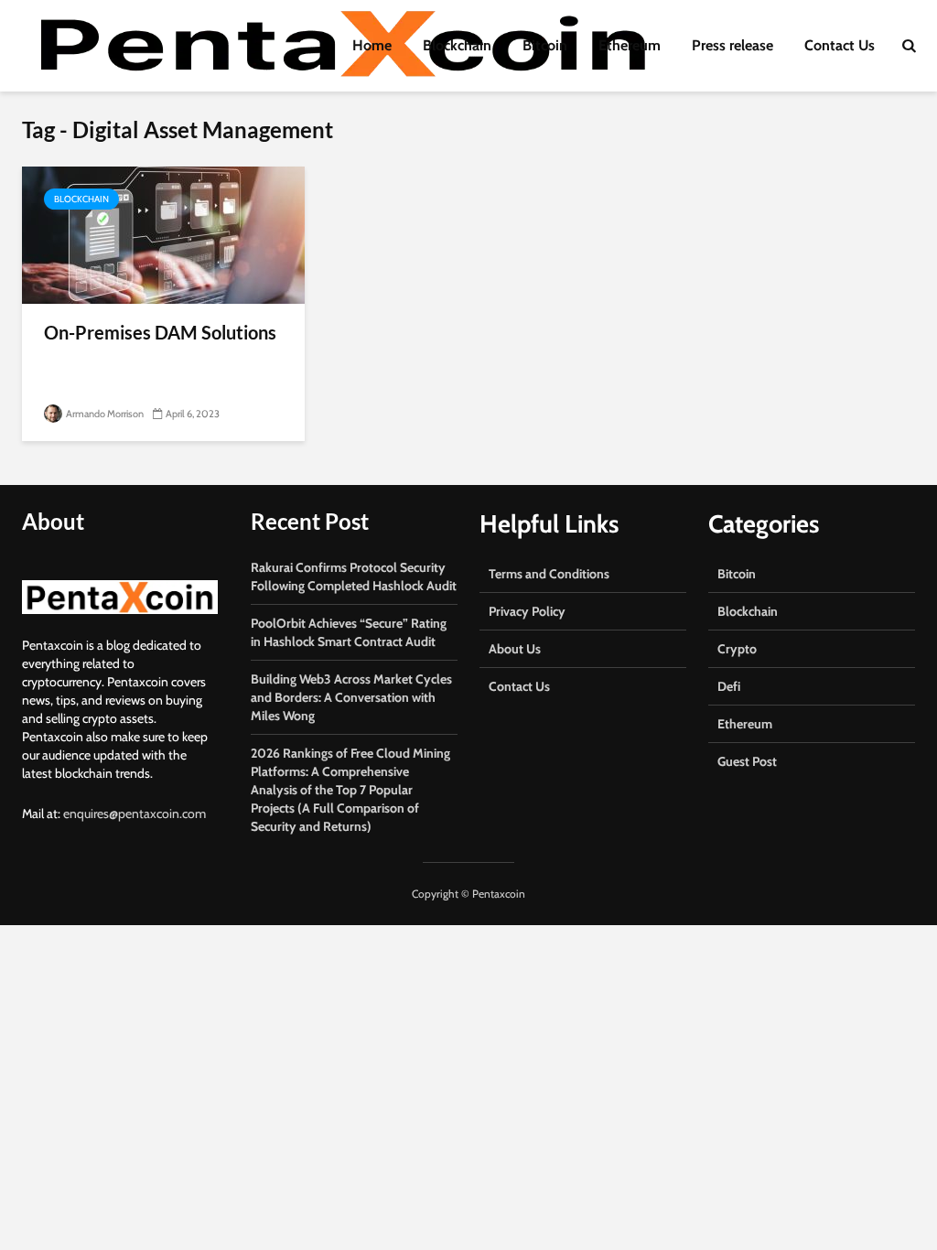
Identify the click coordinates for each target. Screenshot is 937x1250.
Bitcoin (544, 45)
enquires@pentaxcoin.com (134, 813)
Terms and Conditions (549, 574)
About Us (515, 649)
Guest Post (747, 761)
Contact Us (839, 45)
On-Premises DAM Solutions (160, 332)
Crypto (737, 649)
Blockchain (457, 45)
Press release (732, 45)
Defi (728, 686)
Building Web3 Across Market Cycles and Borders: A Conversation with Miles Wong (351, 697)
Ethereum (629, 45)
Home (372, 45)
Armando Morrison (104, 413)
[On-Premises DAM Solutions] (163, 233)
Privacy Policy (527, 611)
